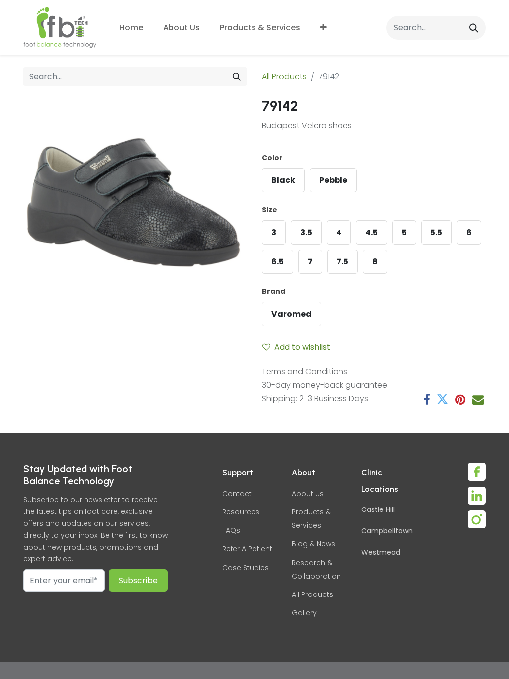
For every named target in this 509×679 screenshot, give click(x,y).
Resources (240, 512)
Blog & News (313, 544)
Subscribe (138, 580)
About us (308, 494)
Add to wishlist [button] (302, 347)
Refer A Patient (247, 549)
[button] (323, 27)
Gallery (304, 613)
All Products (284, 76)
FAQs (231, 530)
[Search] (474, 27)
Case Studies (245, 568)
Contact (237, 494)
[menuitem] (131, 27)
